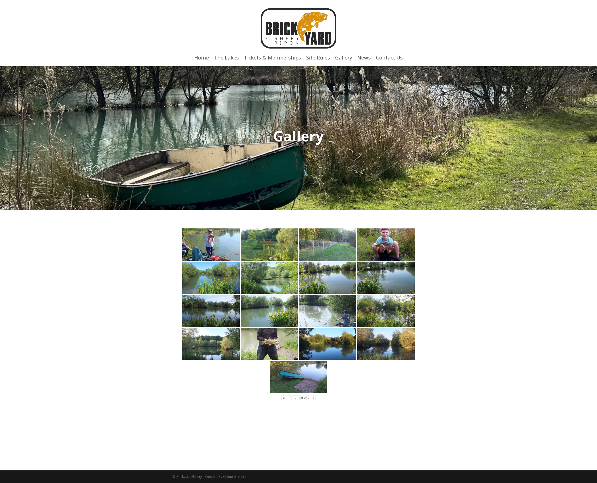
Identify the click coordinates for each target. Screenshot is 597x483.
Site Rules (318, 58)
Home (201, 58)
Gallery (343, 58)
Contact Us (389, 58)
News (364, 58)
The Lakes (226, 58)
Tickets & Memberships (272, 58)
